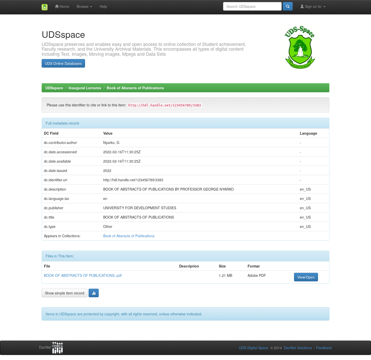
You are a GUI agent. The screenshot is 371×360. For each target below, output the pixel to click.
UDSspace (54, 87)
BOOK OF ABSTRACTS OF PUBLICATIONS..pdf (83, 275)
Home (64, 6)
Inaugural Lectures (85, 87)
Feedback (324, 347)
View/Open (306, 277)
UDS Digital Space (254, 347)
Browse (83, 6)
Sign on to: (313, 6)
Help (103, 6)
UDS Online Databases (63, 63)
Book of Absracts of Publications (135, 87)
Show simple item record (64, 292)
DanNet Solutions (298, 347)
